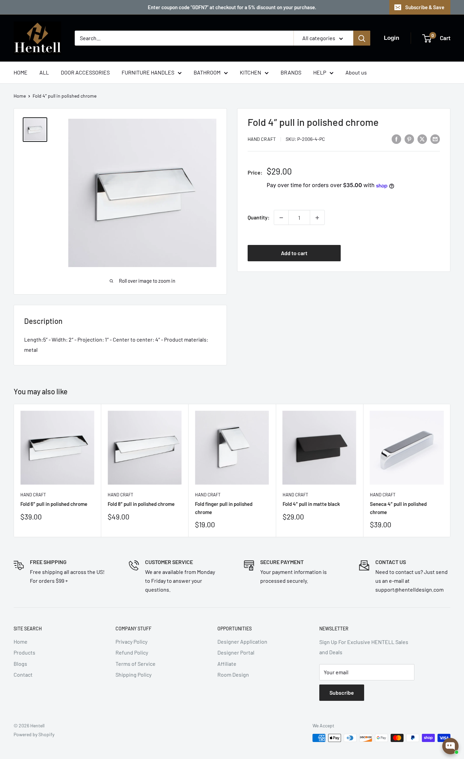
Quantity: (259, 217)
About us (356, 72)
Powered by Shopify (34, 734)
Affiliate (226, 663)
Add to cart (294, 253)
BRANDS (291, 72)
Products (24, 652)
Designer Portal (235, 652)
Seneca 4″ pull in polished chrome (398, 508)
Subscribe (341, 692)
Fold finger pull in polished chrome (223, 508)
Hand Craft (262, 139)
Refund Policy (131, 652)
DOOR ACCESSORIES (85, 72)
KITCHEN (250, 72)
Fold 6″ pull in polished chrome (53, 504)
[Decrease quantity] (281, 218)
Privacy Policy (131, 641)
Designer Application (242, 641)
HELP (319, 72)
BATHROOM (207, 72)
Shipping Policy (133, 674)
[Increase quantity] (317, 218)
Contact (23, 674)
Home (20, 96)
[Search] (361, 38)
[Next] (451, 470)
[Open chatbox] (450, 746)
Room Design (233, 674)
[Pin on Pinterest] (409, 138)
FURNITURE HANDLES (148, 72)
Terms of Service (135, 663)
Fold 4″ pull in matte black (311, 504)
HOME (21, 72)
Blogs (20, 663)
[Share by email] (435, 138)
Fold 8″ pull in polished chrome (141, 504)
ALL (44, 72)
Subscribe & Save (424, 7)
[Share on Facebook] (396, 138)
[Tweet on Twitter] (422, 138)
